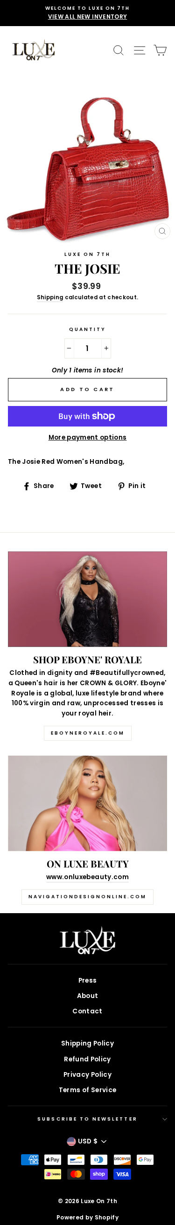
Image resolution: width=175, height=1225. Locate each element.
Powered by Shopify (87, 1217)
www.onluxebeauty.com (87, 877)
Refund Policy (87, 1059)
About (87, 995)
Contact (87, 1011)
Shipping (50, 297)
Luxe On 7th (87, 254)
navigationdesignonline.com (87, 896)
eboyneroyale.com (88, 732)
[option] (87, 13)
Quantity (87, 329)
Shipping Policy (87, 1043)
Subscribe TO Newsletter (87, 1118)
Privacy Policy (87, 1074)
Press (87, 980)
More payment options (88, 437)
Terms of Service (87, 1090)
